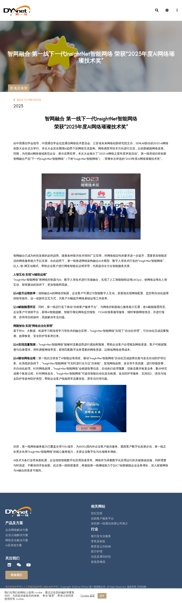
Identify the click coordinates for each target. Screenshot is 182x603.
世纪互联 (96, 513)
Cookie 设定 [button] (88, 595)
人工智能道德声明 (32, 586)
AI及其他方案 (13, 545)
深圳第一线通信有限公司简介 (109, 523)
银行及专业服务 (101, 536)
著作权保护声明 (13, 586)
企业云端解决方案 (16, 535)
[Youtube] (28, 565)
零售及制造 (98, 541)
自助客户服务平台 (102, 518)
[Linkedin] (9, 565)
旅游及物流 (98, 561)
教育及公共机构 (101, 546)
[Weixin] (19, 565)
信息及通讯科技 (101, 556)
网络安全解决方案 (16, 540)
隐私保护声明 (50, 586)
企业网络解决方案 (16, 530)
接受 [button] (102, 595)
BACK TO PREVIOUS (29, 100)
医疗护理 (96, 551)
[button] (16, 575)
